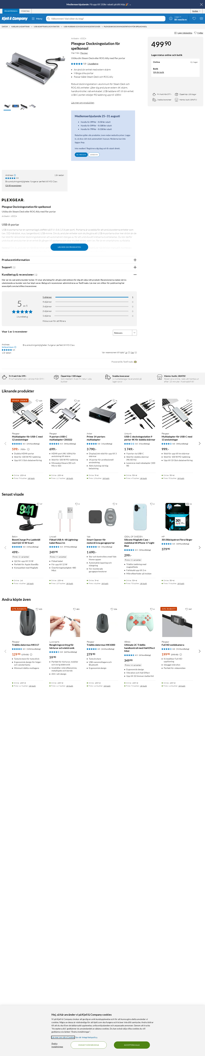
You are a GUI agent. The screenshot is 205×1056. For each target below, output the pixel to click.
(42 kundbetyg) (145, 655)
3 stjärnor (47, 306)
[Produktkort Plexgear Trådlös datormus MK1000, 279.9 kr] (102, 622)
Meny (39, 18)
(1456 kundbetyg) (34, 649)
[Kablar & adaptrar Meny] (31, 26)
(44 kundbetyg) (70, 444)
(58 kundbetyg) (182, 444)
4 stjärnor (47, 301)
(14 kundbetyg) (33, 547)
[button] (7, 106)
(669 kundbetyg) (70, 652)
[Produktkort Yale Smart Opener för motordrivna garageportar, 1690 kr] (102, 517)
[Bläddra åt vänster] (5, 443)
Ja (126, 352)
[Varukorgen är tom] (201, 18)
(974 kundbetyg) (70, 547)
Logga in (94, 154)
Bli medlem (81, 154)
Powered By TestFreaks (122, 361)
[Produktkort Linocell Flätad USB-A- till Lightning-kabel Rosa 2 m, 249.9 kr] (65, 517)
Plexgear (84, 53)
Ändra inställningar (57, 1045)
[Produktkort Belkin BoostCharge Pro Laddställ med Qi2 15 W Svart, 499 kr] (28, 517)
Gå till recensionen (13, 185)
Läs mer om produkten (82, 102)
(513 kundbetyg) (182, 649)
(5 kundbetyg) (144, 444)
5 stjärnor (47, 297)
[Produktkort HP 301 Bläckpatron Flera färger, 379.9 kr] (177, 517)
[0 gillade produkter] (194, 18)
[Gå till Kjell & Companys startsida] (16, 18)
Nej (132, 352)
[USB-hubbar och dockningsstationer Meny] (102, 26)
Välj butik (31, 478)
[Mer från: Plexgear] (13, 201)
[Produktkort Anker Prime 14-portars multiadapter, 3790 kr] (102, 414)
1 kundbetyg (92, 63)
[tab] (10, 11)
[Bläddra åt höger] (199, 443)
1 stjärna (47, 315)
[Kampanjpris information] (28, 449)
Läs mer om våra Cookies (63, 1037)
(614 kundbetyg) (107, 649)
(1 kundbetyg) (106, 444)
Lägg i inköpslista (185, 33)
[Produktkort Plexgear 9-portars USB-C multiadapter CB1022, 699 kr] (65, 414)
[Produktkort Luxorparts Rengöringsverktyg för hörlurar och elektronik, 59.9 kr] (65, 622)
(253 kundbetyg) (33, 444)
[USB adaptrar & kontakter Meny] (61, 26)
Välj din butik (158, 72)
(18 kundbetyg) (145, 550)
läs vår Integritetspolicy (86, 1037)
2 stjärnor (47, 311)
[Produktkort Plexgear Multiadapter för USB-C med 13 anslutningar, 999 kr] (177, 414)
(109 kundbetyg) (182, 544)
